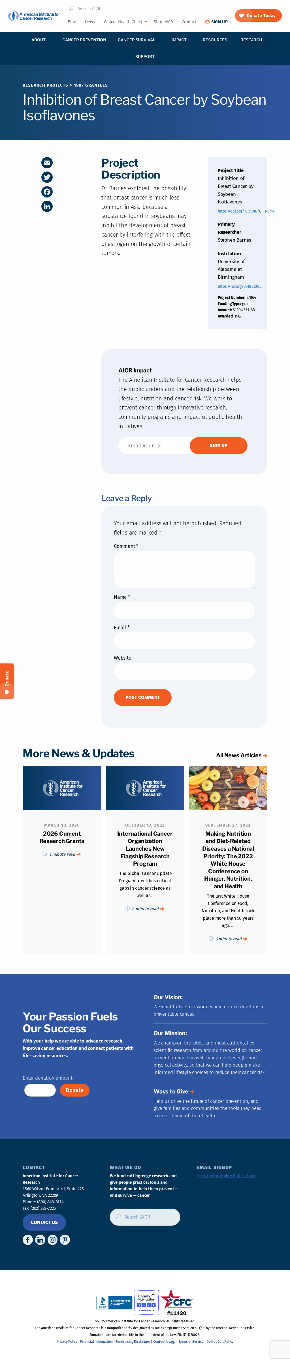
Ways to (170, 1091)
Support (145, 56)
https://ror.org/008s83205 (239, 286)
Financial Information (96, 1342)
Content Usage (164, 1342)
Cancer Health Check (123, 21)
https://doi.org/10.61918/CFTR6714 (246, 211)
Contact (189, 21)
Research (251, 39)
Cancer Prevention (84, 39)
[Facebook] (47, 192)
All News (239, 755)
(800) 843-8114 (50, 1201)
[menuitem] (71, 21)
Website (122, 658)
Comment (126, 546)
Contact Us (44, 1222)
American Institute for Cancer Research (34, 16)
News (90, 21)
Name (122, 597)
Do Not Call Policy (219, 1342)
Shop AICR (163, 21)
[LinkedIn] (47, 206)
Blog (72, 21)
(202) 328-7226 (43, 1208)
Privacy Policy (67, 1342)
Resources (215, 39)
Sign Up (219, 21)
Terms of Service (191, 1342)
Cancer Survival (136, 39)
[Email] (47, 162)
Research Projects (45, 85)
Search (72, 8)
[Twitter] (47, 177)
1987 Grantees (91, 85)
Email (122, 628)
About (38, 39)
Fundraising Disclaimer (133, 1342)
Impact (179, 39)
